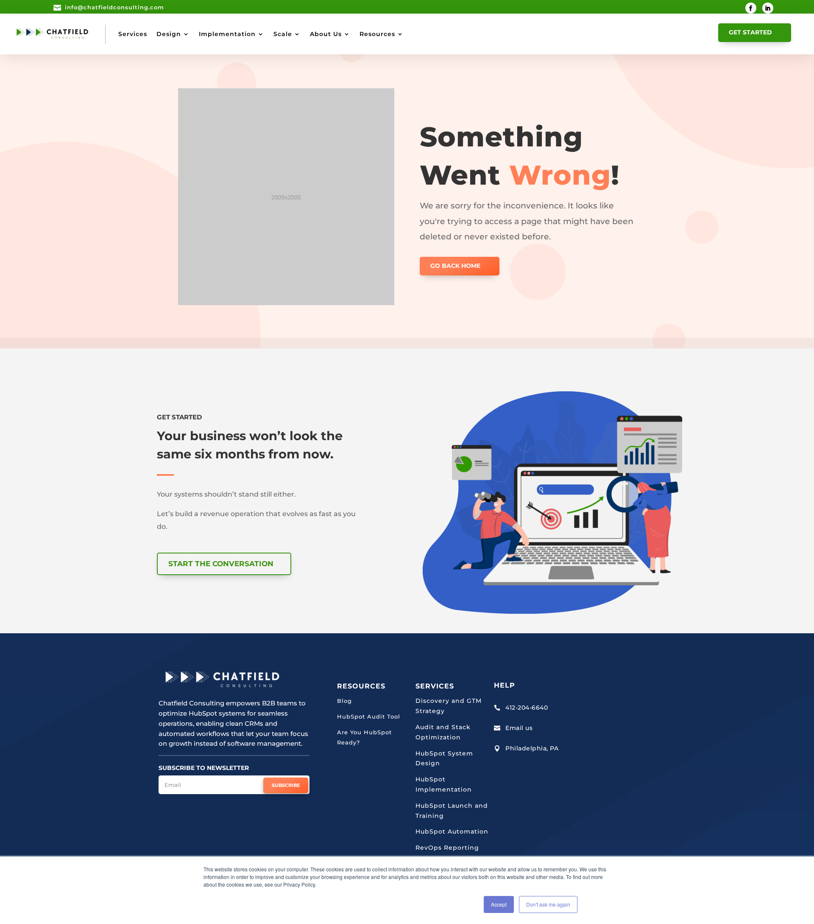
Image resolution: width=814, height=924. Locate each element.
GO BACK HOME (455, 266)
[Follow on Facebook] (750, 8)
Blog (344, 700)
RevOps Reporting (447, 847)
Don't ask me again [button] (548, 904)
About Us (326, 34)
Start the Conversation (220, 563)
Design (168, 34)
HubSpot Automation (451, 831)
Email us (518, 728)
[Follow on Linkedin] (767, 8)
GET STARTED (750, 32)
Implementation (227, 34)
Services (132, 34)
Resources (377, 34)
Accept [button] (499, 904)
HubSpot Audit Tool (368, 716)
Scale (282, 34)
